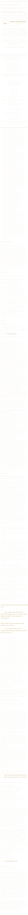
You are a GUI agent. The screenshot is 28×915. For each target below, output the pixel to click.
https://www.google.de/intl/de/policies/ (15, 775)
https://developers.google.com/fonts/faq (15, 777)
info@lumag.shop (12, 333)
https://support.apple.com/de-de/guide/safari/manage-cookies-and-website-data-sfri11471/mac (14, 630)
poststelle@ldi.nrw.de (11, 861)
